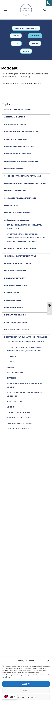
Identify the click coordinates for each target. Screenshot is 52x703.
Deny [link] (26, 690)
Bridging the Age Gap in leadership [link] (21, 132)
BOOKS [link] (35, 43)
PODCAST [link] (35, 36)
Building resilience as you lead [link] (19, 146)
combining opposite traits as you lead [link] (22, 176)
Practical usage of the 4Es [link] (19, 423)
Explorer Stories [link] (15, 372)
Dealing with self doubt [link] (16, 285)
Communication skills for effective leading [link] (25, 183)
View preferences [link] (26, 697)
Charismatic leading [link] (14, 169)
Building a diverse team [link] (15, 139)
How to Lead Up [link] (14, 401)
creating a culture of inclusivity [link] (20, 249)
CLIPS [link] (16, 43)
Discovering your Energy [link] (16, 322)
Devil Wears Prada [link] (13, 307)
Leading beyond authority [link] (19, 412)
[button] (48, 661)
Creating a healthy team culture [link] (20, 256)
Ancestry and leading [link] (14, 117)
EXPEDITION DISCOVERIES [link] (26, 28)
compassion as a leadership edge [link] (20, 198)
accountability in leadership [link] (18, 110)
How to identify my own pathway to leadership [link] (24, 394)
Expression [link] (12, 378)
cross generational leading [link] (17, 263)
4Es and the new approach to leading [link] (25, 342)
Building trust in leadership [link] (18, 154)
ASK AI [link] (26, 51)
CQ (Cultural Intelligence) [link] (16, 220)
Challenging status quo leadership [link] (21, 161)
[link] (49, 3)
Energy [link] (10, 362)
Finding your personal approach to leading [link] (24, 385)
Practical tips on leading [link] (19, 418)
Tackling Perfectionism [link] (18, 429)
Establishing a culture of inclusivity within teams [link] (24, 227)
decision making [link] (11, 293)
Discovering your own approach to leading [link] (25, 337)
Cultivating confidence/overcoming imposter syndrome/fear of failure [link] (24, 349)
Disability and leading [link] (15, 315)
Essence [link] (10, 367)
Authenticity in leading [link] (15, 124)
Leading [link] (10, 407)
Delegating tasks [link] (12, 300)
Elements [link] (11, 356)
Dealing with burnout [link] (15, 278)
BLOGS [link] (16, 36)
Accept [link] (26, 684)
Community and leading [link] (15, 191)
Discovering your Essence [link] (16, 330)
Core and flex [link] (11, 205)
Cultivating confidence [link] (15, 271)
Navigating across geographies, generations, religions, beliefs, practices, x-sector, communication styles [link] (27, 237)
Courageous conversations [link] (17, 213)
